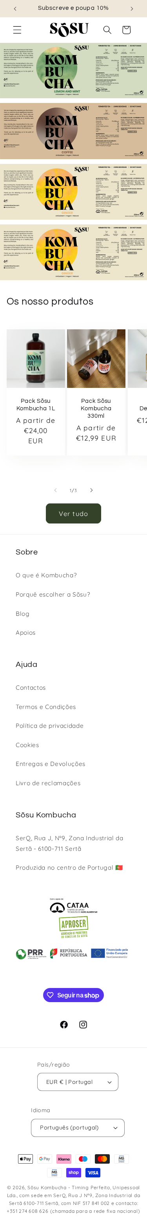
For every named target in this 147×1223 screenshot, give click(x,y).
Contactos (31, 687)
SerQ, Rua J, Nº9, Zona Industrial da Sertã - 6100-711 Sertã (69, 843)
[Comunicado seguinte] (132, 8)
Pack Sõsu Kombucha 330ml (96, 408)
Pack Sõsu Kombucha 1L (35, 404)
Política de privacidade (49, 725)
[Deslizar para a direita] (91, 490)
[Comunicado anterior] (15, 8)
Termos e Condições (46, 707)
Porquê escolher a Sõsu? (53, 594)
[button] (17, 29)
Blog (23, 613)
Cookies (27, 745)
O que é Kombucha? (46, 575)
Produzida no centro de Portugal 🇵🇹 (69, 867)
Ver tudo (73, 513)
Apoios (26, 632)
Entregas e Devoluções (50, 764)
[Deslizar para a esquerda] (55, 490)
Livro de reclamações (48, 783)
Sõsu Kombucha (47, 1187)
